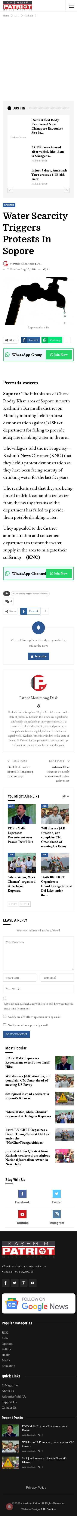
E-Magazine (10, 1385)
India (5, 1338)
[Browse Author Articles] (38, 683)
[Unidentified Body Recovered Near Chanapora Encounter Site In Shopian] (19, 125)
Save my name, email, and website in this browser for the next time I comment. (39, 1006)
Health (6, 1354)
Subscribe (41, 656)
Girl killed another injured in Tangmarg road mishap (20, 771)
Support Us (9, 1402)
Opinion (7, 1343)
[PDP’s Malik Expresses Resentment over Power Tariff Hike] (22, 814)
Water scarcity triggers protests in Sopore (30, 593)
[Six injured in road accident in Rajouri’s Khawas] (64, 1098)
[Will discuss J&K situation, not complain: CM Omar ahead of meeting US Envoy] (55, 814)
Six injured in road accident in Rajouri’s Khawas (44, 1460)
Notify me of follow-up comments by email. (34, 1017)
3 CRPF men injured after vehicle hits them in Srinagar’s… (47, 151)
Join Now (61, 355)
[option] (38, 152)
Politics (6, 1349)
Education (8, 1366)
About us (8, 1391)
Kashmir (9, 205)
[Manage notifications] (9, 1506)
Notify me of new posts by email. (28, 1025)
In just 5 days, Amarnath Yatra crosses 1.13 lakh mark (49, 174)
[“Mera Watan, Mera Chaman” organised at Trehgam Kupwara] (22, 862)
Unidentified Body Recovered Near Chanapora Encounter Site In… (47, 126)
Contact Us (9, 1407)
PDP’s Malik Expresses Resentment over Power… (44, 1428)
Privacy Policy (36, 1487)
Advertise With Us (14, 1396)
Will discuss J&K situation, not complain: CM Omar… (48, 1444)
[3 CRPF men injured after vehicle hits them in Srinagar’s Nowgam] (19, 152)
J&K (11, 806)
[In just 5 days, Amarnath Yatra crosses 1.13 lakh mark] (19, 175)
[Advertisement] (38, 60)
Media (6, 1360)
